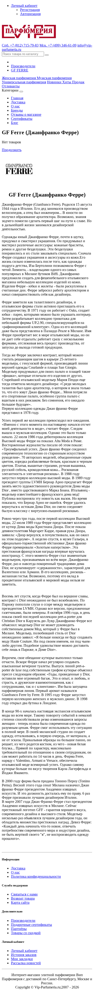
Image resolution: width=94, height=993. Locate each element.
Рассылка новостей (26, 963)
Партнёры (19, 929)
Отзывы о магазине (26, 114)
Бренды (17, 110)
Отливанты (11, 86)
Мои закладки (22, 959)
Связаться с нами (24, 894)
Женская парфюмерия (19, 78)
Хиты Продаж (73, 82)
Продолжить (11, 150)
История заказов (24, 955)
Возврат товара (23, 898)
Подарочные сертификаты (31, 925)
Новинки (54, 82)
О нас (15, 106)
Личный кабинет (24, 951)
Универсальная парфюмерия (24, 82)
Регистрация (30, 10)
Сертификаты (21, 119)
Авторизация (30, 14)
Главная (17, 98)
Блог (14, 123)
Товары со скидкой (26, 933)
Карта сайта (20, 902)
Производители (23, 66)
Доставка (18, 102)
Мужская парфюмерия (54, 78)
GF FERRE (19, 70)
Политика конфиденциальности (36, 876)
